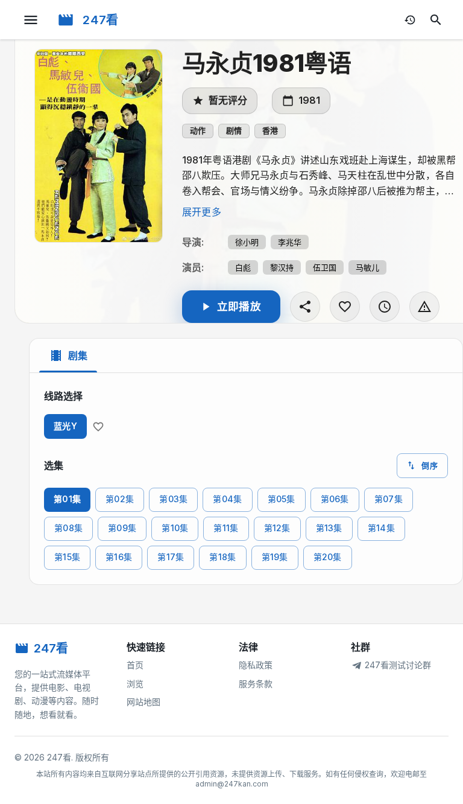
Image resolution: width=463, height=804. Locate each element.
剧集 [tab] (77, 355)
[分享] (305, 307)
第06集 (335, 499)
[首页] (66, 20)
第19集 (275, 557)
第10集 (175, 528)
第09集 (122, 528)
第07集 (388, 499)
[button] (197, 131)
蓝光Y (65, 426)
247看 (101, 20)
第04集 (227, 499)
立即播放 (239, 306)
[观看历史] (410, 20)
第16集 (119, 557)
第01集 (67, 499)
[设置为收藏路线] (98, 427)
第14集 (381, 528)
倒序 (429, 465)
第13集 (329, 528)
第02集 (120, 499)
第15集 (67, 557)
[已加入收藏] (345, 307)
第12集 (277, 528)
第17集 (170, 557)
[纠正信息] (424, 307)
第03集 (173, 499)
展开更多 (201, 212)
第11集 (225, 528)
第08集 (68, 528)
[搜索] (436, 20)
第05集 (281, 499)
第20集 (327, 557)
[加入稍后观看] (385, 307)
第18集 (222, 557)
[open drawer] (30, 20)
